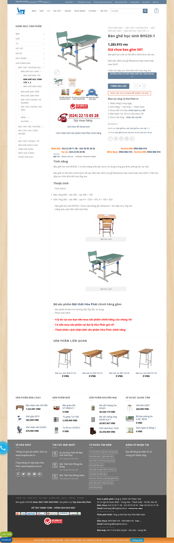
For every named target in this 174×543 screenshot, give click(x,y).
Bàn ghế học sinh (122, 128)
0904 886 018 (140, 148)
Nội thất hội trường (29, 127)
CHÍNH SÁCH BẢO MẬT (64, 508)
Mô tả (56, 156)
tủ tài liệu (93, 461)
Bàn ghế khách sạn (28, 145)
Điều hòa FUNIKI (26, 153)
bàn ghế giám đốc (111, 478)
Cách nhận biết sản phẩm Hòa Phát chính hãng (78, 133)
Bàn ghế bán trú (31, 75)
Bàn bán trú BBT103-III (119, 373)
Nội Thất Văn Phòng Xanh (71, 475)
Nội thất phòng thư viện (31, 108)
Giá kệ (68, 11)
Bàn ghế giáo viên (30, 92)
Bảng (23, 117)
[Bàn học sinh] (78, 50)
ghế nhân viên (107, 456)
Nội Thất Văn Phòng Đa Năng (70, 465)
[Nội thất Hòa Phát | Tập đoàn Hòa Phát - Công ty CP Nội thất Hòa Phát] (22, 10)
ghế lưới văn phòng (109, 452)
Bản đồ (154, 502)
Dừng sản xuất (26, 157)
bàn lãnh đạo (95, 456)
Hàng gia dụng (25, 149)
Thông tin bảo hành (85, 156)
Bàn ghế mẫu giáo (32, 86)
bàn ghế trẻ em (121, 133)
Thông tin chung (83, 2)
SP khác (92, 11)
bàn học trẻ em (146, 133)
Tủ (48, 11)
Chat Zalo (6, 534)
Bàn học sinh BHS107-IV (65, 373)
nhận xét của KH (134, 117)
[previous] (57, 50)
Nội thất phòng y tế (28, 141)
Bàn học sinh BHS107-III (146, 373)
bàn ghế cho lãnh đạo (98, 474)
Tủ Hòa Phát (94, 452)
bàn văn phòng (95, 487)
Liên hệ (155, 2)
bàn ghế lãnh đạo (96, 465)
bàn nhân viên (95, 483)
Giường (25, 121)
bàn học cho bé (134, 133)
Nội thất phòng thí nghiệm (31, 101)
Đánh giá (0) (67, 156)
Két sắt (57, 11)
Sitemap (80, 498)
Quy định (146, 2)
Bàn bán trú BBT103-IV (92, 373)
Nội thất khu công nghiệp (28, 132)
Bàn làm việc (108, 483)
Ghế (41, 11)
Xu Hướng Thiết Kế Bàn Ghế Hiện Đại (71, 454)
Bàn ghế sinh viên (30, 96)
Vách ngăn (79, 11)
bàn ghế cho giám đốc (98, 470)
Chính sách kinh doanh (103, 2)
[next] (99, 50)
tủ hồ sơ (112, 470)
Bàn (34, 11)
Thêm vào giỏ (119, 86)
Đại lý (64, 498)
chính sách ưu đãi (136, 110)
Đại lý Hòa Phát (121, 2)
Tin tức (104, 11)
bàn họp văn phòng (106, 461)
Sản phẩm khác (115, 28)
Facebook (6, 540)
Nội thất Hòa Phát (85, 304)
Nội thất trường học (137, 28)
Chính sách (32, 498)
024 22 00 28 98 (77, 152)
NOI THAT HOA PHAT (48, 502)
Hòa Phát (69, 2)
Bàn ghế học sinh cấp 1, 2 (136, 31)
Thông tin (20, 498)
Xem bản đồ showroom (78, 126)
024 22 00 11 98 (69, 148)
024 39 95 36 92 (87, 148)
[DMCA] (136, 508)
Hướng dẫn (134, 2)
